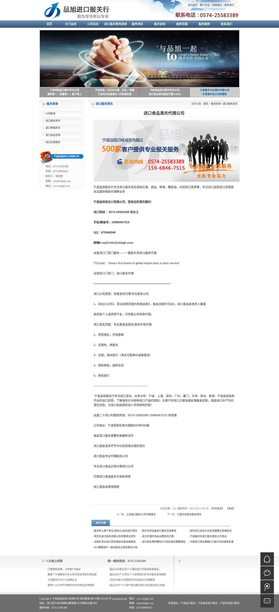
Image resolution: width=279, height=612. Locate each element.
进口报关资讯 (230, 103)
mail (267, 601)
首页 (205, 103)
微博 (267, 587)
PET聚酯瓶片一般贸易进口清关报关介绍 (115, 547)
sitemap (115, 598)
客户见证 (205, 5)
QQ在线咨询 (267, 559)
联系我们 (229, 5)
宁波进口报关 (188, 603)
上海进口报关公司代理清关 (141, 514)
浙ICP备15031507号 (100, 598)
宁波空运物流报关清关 (189, 514)
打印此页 (217, 508)
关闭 (230, 508)
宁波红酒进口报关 (230, 603)
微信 (267, 573)
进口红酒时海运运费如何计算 (158, 536)
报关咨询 (216, 103)
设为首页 (193, 5)
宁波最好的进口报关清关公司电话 (208, 536)
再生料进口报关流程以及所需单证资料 (115, 536)
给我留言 (217, 5)
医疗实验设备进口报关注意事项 (159, 530)
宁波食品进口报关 (208, 603)
